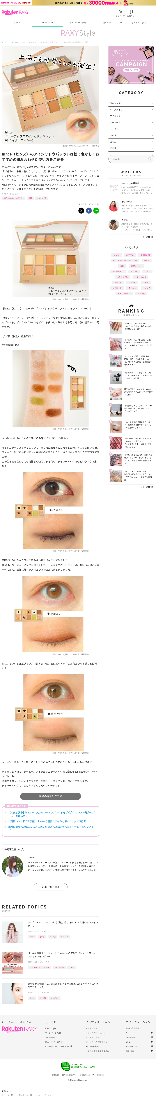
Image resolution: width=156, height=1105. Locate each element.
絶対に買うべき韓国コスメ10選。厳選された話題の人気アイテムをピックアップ (51, 828)
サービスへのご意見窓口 (96, 1042)
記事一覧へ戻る (51, 887)
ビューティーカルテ (54, 1042)
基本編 (42, 937)
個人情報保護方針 (69, 1075)
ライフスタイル (124, 293)
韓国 (30, 198)
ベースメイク (116, 109)
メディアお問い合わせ (95, 1033)
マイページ (50, 1037)
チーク (71, 967)
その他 (113, 148)
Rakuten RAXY (15, 12)
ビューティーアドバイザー (57, 1046)
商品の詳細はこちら (50, 796)
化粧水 (145, 282)
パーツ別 (132, 282)
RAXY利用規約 (92, 1046)
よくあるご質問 (139, 22)
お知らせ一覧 (92, 1028)
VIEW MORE (147, 236)
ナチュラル (65, 937)
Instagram (130, 1037)
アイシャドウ (41, 198)
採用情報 (101, 1075)
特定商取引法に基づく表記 (97, 1051)
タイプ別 (53, 937)
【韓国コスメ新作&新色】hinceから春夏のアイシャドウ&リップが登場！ (48, 821)
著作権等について (87, 1075)
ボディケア (115, 122)
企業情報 (55, 1075)
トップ (17, 22)
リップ (147, 271)
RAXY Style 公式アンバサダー (13, 198)
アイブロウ (55, 998)
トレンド (134, 271)
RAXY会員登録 (132, 1028)
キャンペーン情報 (78, 22)
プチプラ (118, 282)
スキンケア (115, 103)
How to (32, 937)
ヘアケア (114, 128)
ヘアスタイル (122, 277)
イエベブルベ (140, 277)
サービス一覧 (7, 1095)
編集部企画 (145, 255)
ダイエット (117, 288)
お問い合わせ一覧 (24, 1095)
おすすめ (130, 255)
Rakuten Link (132, 1046)
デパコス (132, 288)
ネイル (113, 135)
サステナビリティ (44, 1095)
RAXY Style (47, 22)
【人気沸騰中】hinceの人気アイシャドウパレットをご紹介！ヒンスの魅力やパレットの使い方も (51, 814)
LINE (128, 1042)
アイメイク (14, 194)
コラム (113, 141)
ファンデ (146, 288)
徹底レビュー (136, 266)
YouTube (130, 1051)
